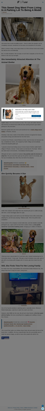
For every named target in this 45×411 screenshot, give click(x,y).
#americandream (8, 164)
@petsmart (24, 253)
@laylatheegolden (8, 162)
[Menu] (2, 2)
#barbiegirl (6, 324)
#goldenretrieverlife (9, 325)
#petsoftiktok (16, 164)
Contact (35, 407)
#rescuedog (16, 166)
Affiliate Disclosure (28, 407)
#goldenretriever (8, 166)
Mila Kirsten (5, 12)
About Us (10, 407)
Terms (21, 407)
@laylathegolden (24, 305)
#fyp (28, 164)
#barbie (11, 324)
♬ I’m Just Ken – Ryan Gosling (22, 325)
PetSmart (24, 105)
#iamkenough (20, 324)
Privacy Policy (16, 407)
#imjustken (32, 322)
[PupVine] (22, 2)
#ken (15, 324)
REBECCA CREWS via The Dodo (24, 208)
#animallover (23, 164)
